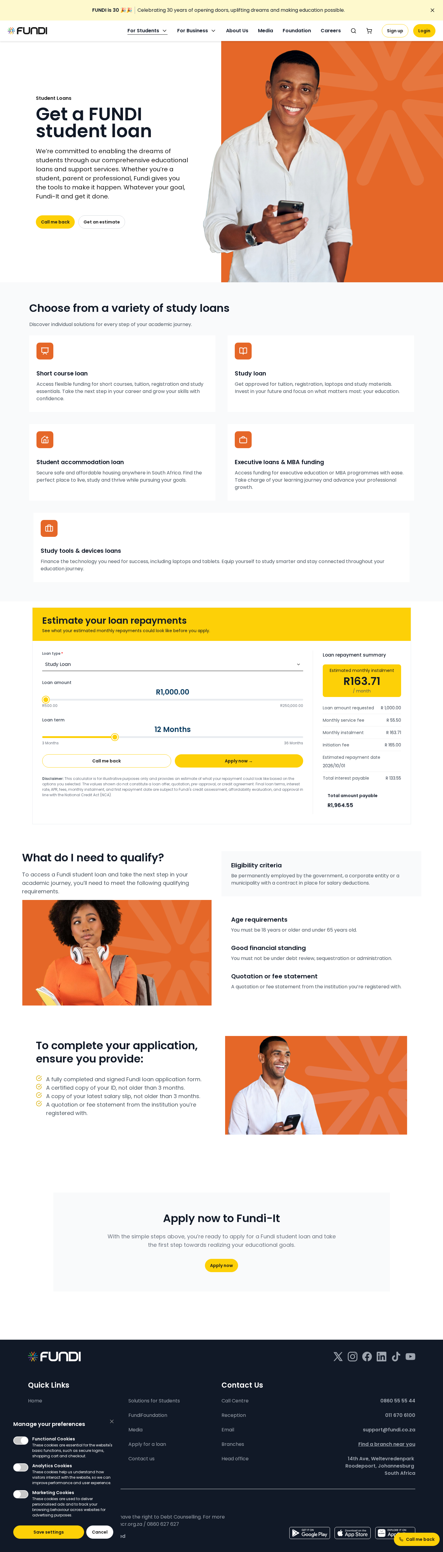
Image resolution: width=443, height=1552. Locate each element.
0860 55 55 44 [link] (397, 1400)
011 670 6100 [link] (400, 1415)
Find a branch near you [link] (386, 1444)
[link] (218, 10)
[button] (48, 1532)
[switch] (20, 1440)
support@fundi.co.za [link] (389, 1429)
